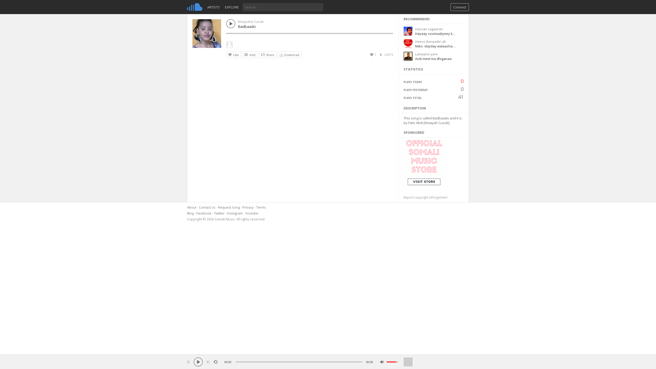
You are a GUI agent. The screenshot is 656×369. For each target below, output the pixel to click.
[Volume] (392, 362)
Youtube (251, 213)
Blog (190, 213)
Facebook (203, 213)
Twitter (219, 213)
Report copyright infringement (425, 197)
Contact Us (207, 207)
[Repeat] (215, 361)
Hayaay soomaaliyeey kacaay (438, 33)
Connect (459, 7)
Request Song (229, 207)
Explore (232, 7)
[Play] (198, 361)
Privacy (248, 207)
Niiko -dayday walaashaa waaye (440, 46)
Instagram (235, 213)
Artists (213, 7)
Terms (261, 207)
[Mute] (382, 361)
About (191, 207)
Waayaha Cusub (251, 21)
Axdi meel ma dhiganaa (433, 58)
